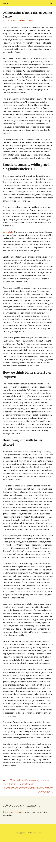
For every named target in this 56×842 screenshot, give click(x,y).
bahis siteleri (8, 232)
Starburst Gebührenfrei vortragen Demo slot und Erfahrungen (28, 789)
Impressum (37, 833)
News (23, 20)
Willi (31, 20)
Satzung (17, 833)
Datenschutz (27, 833)
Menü (5, 3)
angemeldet (16, 812)
